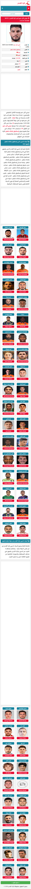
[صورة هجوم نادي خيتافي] (8, 718)
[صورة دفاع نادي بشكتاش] (22, 858)
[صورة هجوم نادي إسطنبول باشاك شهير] (8, 237)
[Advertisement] (15, 90)
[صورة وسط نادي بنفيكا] (8, 736)
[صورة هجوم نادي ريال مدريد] (22, 753)
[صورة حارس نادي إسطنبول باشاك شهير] (8, 481)
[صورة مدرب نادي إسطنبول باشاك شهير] (8, 533)
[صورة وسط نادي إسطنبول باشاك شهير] (22, 237)
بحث (26, 13)
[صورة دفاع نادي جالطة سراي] (8, 788)
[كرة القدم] (28, 8)
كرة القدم (21, 3)
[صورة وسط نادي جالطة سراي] (8, 753)
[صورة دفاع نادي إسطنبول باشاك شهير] (22, 394)
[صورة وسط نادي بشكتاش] (8, 840)
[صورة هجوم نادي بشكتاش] (22, 718)
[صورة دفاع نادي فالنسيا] (8, 875)
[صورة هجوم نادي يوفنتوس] (22, 736)
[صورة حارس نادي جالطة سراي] (22, 823)
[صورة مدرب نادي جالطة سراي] (8, 823)
